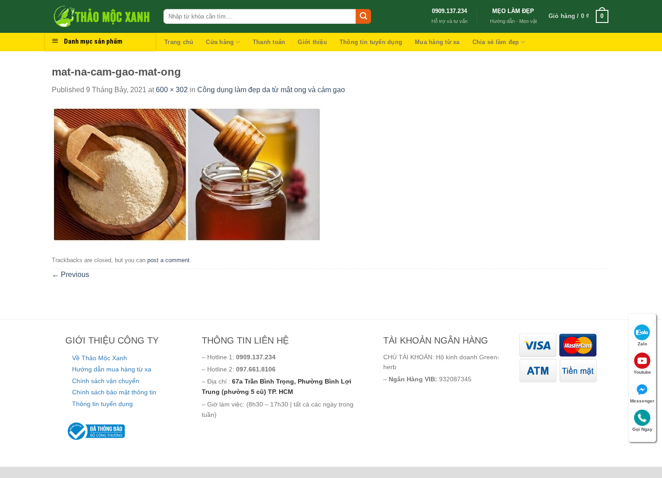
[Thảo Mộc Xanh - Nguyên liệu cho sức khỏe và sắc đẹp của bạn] (101, 16)
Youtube (642, 372)
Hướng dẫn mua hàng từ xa (111, 369)
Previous (70, 274)
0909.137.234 (449, 11)
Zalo (642, 343)
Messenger (642, 400)
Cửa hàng (220, 42)
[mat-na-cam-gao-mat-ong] (187, 174)
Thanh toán (269, 42)
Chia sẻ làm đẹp (495, 42)
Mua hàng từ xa (437, 42)
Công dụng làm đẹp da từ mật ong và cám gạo (271, 90)
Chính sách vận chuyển (105, 380)
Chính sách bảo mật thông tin (114, 392)
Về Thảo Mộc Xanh (99, 358)
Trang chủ (178, 42)
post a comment (168, 260)
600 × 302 (172, 90)
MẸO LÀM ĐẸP (513, 11)
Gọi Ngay (642, 429)
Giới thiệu (312, 42)
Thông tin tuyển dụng (371, 42)
